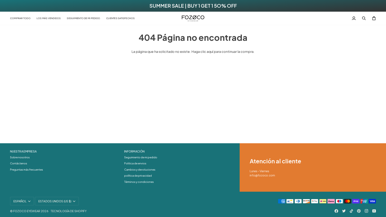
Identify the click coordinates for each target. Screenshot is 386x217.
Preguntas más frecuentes (26, 169)
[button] (22, 18)
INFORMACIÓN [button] (134, 151)
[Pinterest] (359, 211)
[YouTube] (374, 211)
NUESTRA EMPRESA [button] (23, 151)
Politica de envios (135, 163)
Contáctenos (18, 163)
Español (20, 201)
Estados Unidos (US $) (55, 201)
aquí (210, 51)
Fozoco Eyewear (26, 211)
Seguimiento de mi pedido (140, 157)
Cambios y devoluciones (139, 169)
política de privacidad (138, 175)
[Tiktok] (351, 211)
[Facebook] (336, 211)
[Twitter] (344, 211)
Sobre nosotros (20, 157)
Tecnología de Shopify (68, 211)
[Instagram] (366, 211)
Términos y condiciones (139, 181)
